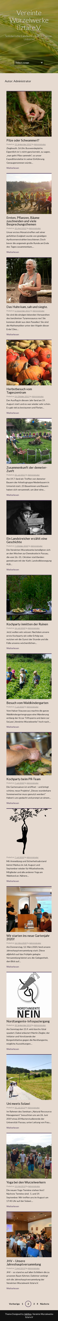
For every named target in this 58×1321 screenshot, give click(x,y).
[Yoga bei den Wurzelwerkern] (29, 1155)
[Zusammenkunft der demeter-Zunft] (29, 441)
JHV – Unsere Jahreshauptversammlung (23, 1262)
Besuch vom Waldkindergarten (27, 703)
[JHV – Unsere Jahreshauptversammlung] (29, 1234)
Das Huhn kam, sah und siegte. (27, 307)
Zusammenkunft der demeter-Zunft (26, 469)
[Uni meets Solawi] (29, 1077)
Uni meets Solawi (18, 1103)
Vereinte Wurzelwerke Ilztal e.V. (29, 20)
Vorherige (14, 1303)
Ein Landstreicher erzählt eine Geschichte (26, 540)
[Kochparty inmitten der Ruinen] (29, 597)
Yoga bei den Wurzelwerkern (26, 1182)
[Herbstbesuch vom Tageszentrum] (29, 362)
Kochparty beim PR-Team (23, 779)
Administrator (40, 144)
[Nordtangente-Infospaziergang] (29, 994)
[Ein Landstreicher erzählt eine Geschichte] (29, 517)
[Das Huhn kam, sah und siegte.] (29, 280)
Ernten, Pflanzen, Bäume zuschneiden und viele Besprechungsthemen (22, 221)
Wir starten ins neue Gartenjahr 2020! (28, 937)
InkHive (27, 1314)
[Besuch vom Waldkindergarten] (29, 676)
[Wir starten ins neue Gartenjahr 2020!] (29, 909)
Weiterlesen (12, 167)
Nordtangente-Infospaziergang (28, 1021)
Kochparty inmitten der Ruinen (27, 624)
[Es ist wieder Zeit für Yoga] (29, 831)
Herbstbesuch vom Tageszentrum (19, 390)
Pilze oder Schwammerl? (22, 140)
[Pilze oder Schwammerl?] (29, 113)
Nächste (44, 1303)
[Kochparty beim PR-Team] (29, 753)
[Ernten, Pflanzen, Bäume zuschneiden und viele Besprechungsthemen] (29, 193)
